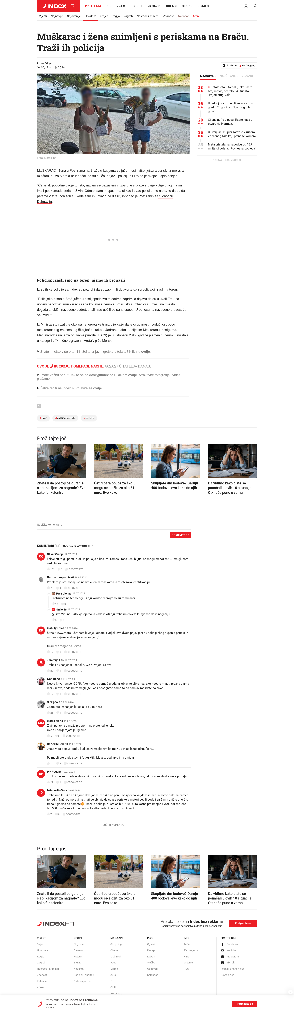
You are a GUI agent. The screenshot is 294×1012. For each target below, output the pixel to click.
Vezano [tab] (247, 76)
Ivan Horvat (54, 678)
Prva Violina (64, 593)
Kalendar (183, 16)
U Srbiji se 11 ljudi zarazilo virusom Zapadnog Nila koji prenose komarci (232, 134)
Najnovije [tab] (208, 76)
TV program (191, 950)
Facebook (232, 944)
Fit (111, 981)
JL (41, 662)
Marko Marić (55, 720)
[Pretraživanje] (254, 6)
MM (41, 723)
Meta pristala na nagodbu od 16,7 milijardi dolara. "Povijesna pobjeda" (232, 146)
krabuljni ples (55, 628)
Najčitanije (74, 16)
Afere (196, 16)
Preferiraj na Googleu (241, 65)
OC (41, 556)
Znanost (168, 16)
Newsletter (227, 974)
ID (41, 793)
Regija (116, 16)
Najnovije (57, 16)
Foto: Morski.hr (46, 157)
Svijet (104, 16)
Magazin (116, 937)
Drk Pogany (54, 771)
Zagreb (128, 16)
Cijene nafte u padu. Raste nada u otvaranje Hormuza (230, 122)
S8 (53, 609)
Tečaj (187, 944)
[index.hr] (58, 6)
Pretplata (93, 6)
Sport (137, 6)
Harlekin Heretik (57, 744)
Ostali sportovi (82, 981)
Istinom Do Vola (57, 790)
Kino (186, 956)
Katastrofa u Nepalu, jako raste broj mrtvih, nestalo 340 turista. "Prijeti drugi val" (230, 91)
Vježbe (151, 962)
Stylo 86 (61, 609)
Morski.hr (67, 176)
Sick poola (53, 702)
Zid (109, 6)
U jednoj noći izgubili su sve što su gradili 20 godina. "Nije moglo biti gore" (231, 107)
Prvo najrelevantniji (76, 545)
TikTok (231, 962)
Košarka (79, 968)
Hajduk (78, 956)
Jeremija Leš (55, 660)
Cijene (187, 6)
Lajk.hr (151, 956)
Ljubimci (115, 956)
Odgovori (152, 968)
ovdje (132, 375)
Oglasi (171, 6)
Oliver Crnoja (55, 554)
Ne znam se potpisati (60, 577)
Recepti (151, 950)
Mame (114, 968)
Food (113, 962)
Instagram (233, 956)
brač (43, 418)
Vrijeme (188, 962)
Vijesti (122, 6)
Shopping (116, 944)
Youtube (232, 950)
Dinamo (78, 950)
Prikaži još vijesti (227, 160)
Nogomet (79, 944)
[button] (42, 460)
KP (41, 630)
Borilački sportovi (84, 974)
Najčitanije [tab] (229, 76)
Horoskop (116, 993)
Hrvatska (90, 16)
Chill (113, 987)
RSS (186, 968)
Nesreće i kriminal (148, 16)
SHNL (77, 962)
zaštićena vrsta (65, 418)
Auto (113, 974)
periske (89, 418)
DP (41, 774)
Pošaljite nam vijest (232, 968)
